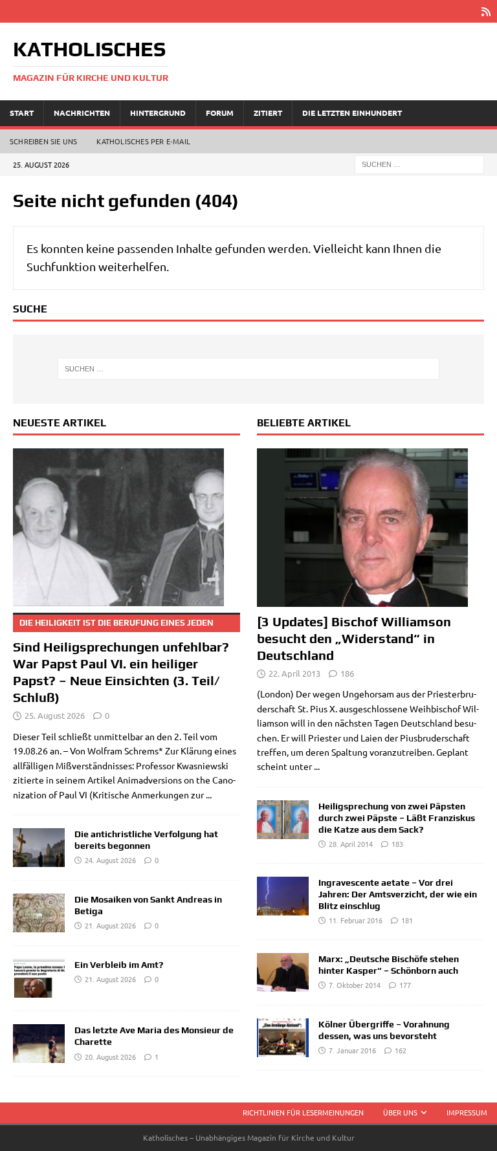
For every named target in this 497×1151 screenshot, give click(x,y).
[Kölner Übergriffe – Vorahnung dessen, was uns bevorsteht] (283, 1037)
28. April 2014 (351, 844)
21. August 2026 (110, 925)
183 (397, 844)
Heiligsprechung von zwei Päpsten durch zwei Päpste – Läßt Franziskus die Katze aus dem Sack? (396, 818)
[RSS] (485, 11)
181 (407, 920)
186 (347, 673)
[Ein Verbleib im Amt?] (39, 978)
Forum (220, 112)
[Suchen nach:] (419, 163)
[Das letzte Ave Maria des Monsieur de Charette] (39, 1043)
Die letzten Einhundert (352, 112)
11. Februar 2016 (355, 920)
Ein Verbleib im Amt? (118, 964)
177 (405, 985)
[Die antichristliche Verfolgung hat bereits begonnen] (39, 847)
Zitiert (268, 112)
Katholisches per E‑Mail (143, 141)
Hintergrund (158, 112)
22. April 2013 (294, 673)
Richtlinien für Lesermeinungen (303, 1112)
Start (22, 112)
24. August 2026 (110, 860)
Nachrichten (82, 112)
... (209, 794)
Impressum (467, 1112)
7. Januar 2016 (352, 1050)
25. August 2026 (55, 715)
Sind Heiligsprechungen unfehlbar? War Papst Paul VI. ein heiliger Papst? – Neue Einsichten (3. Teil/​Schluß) (121, 661)
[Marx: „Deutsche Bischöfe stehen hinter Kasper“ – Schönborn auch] (283, 972)
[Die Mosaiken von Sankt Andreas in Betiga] (39, 912)
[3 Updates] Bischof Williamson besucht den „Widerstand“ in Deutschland (354, 638)
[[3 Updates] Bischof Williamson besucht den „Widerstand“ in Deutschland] (370, 527)
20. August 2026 (110, 1056)
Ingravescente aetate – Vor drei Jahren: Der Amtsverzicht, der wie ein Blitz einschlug (397, 894)
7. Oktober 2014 (355, 985)
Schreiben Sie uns (43, 141)
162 (400, 1050)
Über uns (400, 1112)
